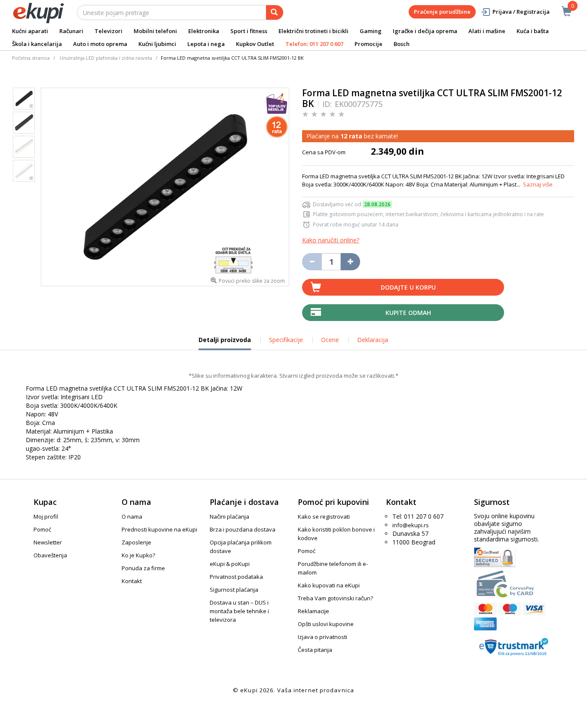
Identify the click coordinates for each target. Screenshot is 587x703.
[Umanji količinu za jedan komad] (311, 261)
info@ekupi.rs (410, 525)
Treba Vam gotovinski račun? (335, 598)
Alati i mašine (486, 31)
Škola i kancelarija (37, 44)
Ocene (330, 340)
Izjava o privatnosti (322, 637)
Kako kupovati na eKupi (329, 585)
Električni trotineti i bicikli (313, 31)
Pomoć (42, 529)
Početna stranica (31, 58)
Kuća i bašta (533, 31)
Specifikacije (286, 340)
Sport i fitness (248, 31)
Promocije (368, 44)
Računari (71, 31)
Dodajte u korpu (408, 287)
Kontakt (132, 581)
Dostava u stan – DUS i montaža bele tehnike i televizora (239, 611)
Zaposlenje (136, 542)
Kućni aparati (30, 31)
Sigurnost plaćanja (234, 589)
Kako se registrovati (324, 516)
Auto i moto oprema (100, 44)
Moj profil (46, 516)
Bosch (402, 44)
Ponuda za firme (143, 568)
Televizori (108, 31)
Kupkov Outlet (255, 44)
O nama (132, 516)
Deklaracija (372, 340)
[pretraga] (274, 12)
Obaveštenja (50, 555)
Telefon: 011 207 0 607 (314, 44)
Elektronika (203, 31)
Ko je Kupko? (138, 555)
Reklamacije (313, 611)
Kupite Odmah (408, 313)
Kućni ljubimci (157, 44)
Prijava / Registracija (521, 11)
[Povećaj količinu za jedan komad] (350, 261)
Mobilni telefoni (155, 31)
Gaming (371, 31)
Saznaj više (538, 184)
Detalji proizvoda (225, 343)
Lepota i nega (206, 44)
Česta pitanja (315, 650)
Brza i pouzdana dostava (242, 529)
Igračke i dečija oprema (425, 31)
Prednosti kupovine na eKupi (159, 529)
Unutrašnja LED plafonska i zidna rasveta (106, 58)
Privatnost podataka (236, 577)
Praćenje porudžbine (442, 11)
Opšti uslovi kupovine (326, 624)
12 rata (351, 136)
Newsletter (48, 542)
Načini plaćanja (229, 516)
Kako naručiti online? (330, 240)
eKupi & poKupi (230, 564)
